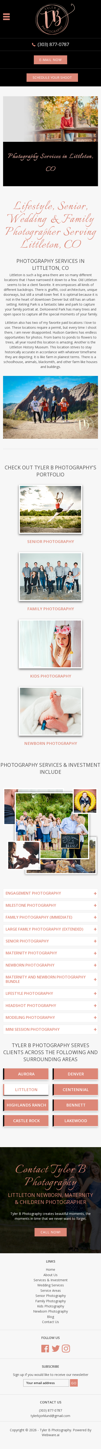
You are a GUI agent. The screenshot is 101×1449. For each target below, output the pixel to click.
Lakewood (75, 1174)
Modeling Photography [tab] (30, 1071)
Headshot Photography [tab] (31, 1059)
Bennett (75, 1159)
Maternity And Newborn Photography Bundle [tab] (46, 1033)
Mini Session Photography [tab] (33, 1083)
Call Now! (51, 1286)
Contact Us (50, 1376)
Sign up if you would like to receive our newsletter (50, 1428)
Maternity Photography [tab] (31, 1007)
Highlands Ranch (26, 1159)
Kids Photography (50, 730)
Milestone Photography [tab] (31, 959)
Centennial (76, 1143)
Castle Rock (26, 1174)
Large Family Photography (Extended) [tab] (44, 983)
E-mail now (50, 59)
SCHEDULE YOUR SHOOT (52, 77)
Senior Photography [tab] (27, 995)
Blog (50, 1370)
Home (50, 1323)
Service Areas (50, 1344)
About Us (50, 1329)
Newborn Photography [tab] (30, 1019)
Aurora (26, 1128)
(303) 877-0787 (53, 44)
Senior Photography (50, 595)
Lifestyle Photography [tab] (29, 1047)
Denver (76, 1128)
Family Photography (50, 662)
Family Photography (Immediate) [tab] (39, 971)
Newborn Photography (50, 797)
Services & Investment (51, 1334)
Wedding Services (50, 1339)
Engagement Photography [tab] (33, 947)
